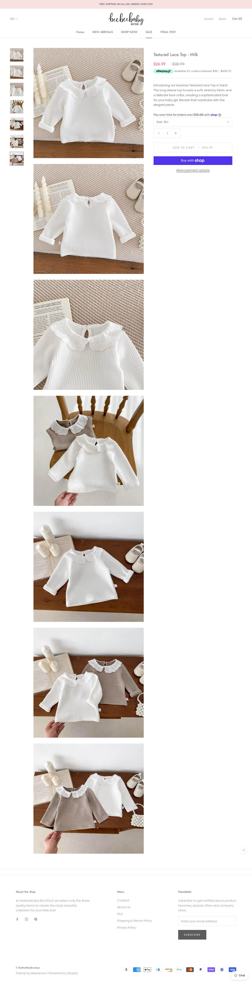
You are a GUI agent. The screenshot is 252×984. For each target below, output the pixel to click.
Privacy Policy (126, 927)
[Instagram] (26, 919)
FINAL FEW (168, 32)
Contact (123, 900)
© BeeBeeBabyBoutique (28, 967)
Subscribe (192, 935)
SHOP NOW (129, 32)
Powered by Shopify (63, 973)
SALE (149, 32)
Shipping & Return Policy (134, 921)
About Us (123, 907)
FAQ (120, 914)
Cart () (237, 19)
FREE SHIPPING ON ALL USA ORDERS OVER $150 (126, 4)
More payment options (193, 170)
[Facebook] (17, 919)
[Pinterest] (35, 919)
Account (208, 19)
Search (222, 19)
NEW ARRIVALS (102, 32)
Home (80, 32)
